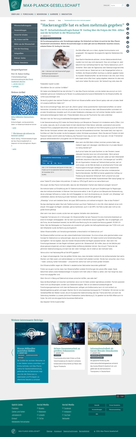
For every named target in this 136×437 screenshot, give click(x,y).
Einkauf (14, 418)
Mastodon (42, 412)
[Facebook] (127, 24)
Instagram (67, 412)
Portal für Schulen (21, 35)
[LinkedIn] (127, 28)
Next (123, 352)
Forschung (28, 14)
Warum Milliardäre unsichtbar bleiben (26, 349)
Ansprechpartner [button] (19, 70)
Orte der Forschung (21, 49)
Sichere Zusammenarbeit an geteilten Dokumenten (67, 349)
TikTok (41, 418)
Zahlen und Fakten (18, 412)
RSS (97, 414)
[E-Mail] (127, 46)
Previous (12, 352)
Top (122, 396)
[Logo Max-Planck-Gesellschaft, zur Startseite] (44, 7)
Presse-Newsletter (21, 63)
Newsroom (42, 14)
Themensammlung (114, 409)
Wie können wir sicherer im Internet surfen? (23, 134)
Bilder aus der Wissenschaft (24, 44)
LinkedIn (42, 415)
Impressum (58, 431)
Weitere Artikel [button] (18, 92)
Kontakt (96, 405)
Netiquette (65, 418)
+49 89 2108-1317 (18, 84)
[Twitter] (127, 37)
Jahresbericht (16, 415)
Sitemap (49, 431)
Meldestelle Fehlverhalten (21, 422)
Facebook (67, 408)
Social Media (43, 405)
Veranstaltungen (20, 30)
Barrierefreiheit (84, 431)
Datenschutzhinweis (70, 431)
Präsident (15, 408)
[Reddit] (127, 33)
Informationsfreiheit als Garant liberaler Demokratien (104, 349)
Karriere (54, 14)
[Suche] (122, 5)
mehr (14, 128)
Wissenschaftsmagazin (22, 26)
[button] (72, 67)
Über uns (15, 14)
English (106, 5)
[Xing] (127, 42)
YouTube (67, 415)
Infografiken (18, 53)
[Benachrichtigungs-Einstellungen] (127, 5)
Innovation (66, 14)
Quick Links (17, 405)
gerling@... (16, 86)
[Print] (127, 51)
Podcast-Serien (20, 58)
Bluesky (41, 408)
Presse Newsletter (114, 405)
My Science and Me (21, 39)
